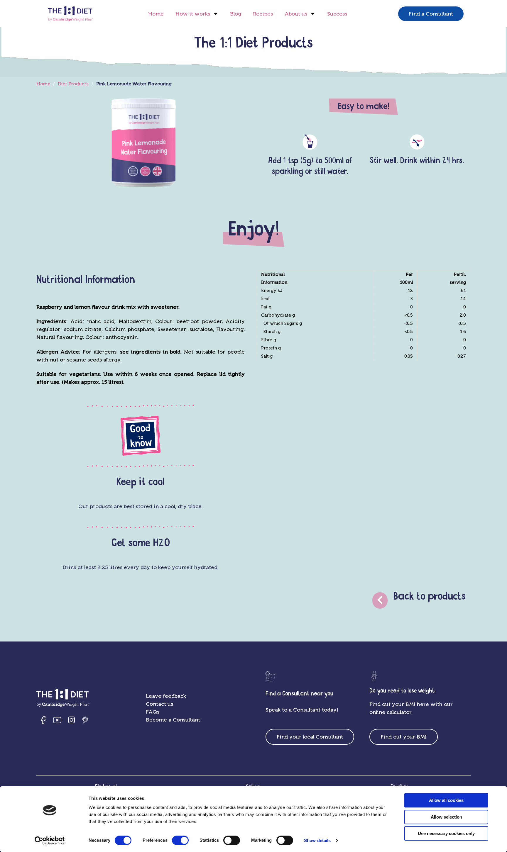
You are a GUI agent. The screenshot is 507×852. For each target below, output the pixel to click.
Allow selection (446, 816)
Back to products (429, 596)
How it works (192, 14)
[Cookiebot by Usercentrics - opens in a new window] (49, 840)
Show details (317, 840)
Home (156, 14)
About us (296, 14)
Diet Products (73, 83)
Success (337, 14)
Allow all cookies (446, 800)
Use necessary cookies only (446, 833)
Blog (235, 14)
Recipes (263, 14)
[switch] (180, 840)
